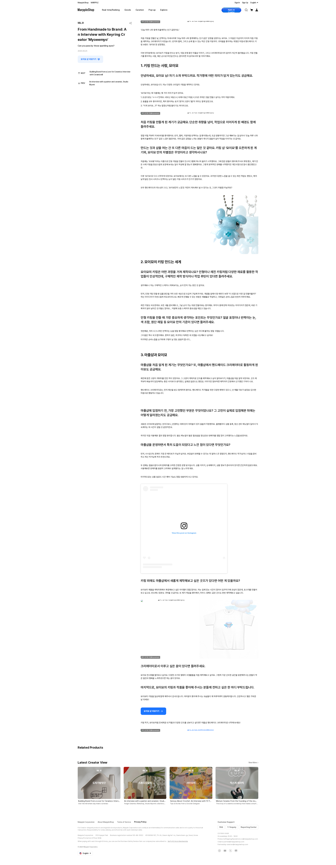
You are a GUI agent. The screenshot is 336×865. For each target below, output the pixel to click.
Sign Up (245, 3)
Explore (163, 10)
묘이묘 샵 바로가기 (88, 59)
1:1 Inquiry (231, 827)
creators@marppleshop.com (237, 844)
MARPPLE (95, 3)
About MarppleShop (106, 822)
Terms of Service (124, 822)
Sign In (237, 3)
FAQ (221, 827)
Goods (127, 10)
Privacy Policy (140, 822)
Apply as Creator (231, 11)
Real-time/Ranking (111, 10)
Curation (140, 10)
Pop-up (152, 10)
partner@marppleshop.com (234, 842)
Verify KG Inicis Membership (178, 841)
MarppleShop (83, 3)
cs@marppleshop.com (249, 839)
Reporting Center (249, 827)
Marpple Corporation (86, 822)
